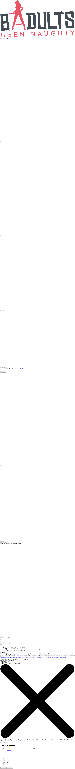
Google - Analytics (9, 762)
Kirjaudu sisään (3, 542)
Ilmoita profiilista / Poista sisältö (35, 657)
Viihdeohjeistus (19, 369)
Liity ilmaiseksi (3, 38)
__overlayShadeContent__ (5, 661)
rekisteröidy (3, 652)
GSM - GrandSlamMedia (10, 764)
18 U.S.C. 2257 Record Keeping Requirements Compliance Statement (53, 657)
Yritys (1, 657)
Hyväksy (6, 742)
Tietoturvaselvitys (9, 370)
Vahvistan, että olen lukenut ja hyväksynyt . (13, 368)
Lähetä (2, 644)
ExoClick (8, 763)
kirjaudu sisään (9, 38)
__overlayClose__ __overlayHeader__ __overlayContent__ (10, 663)
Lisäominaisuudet (9, 758)
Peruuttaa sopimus (25, 657)
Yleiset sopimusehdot (20, 368)
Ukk (29, 657)
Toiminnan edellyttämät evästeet (12, 753)
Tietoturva (20, 657)
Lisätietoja (2, 742)
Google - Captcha (9, 755)
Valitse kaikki (4, 750)
